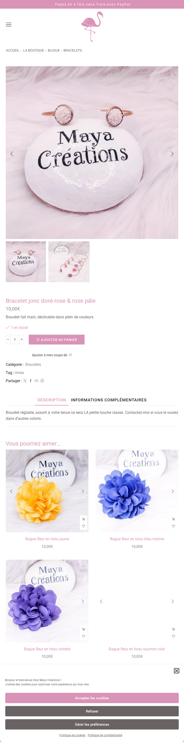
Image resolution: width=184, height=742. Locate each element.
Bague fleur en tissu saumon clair (137, 649)
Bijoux (54, 50)
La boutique (33, 50)
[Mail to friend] (36, 381)
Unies (19, 372)
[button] (176, 670)
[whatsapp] (41, 381)
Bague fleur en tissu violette (47, 649)
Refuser (92, 711)
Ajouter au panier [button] (83, 519)
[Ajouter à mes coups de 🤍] (83, 526)
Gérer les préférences (92, 724)
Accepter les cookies (92, 698)
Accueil (12, 50)
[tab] (52, 400)
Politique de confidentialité (105, 735)
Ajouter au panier (59, 340)
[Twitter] (25, 381)
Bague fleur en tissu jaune (47, 539)
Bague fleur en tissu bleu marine (137, 539)
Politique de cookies (72, 735)
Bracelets (72, 50)
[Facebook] (31, 381)
